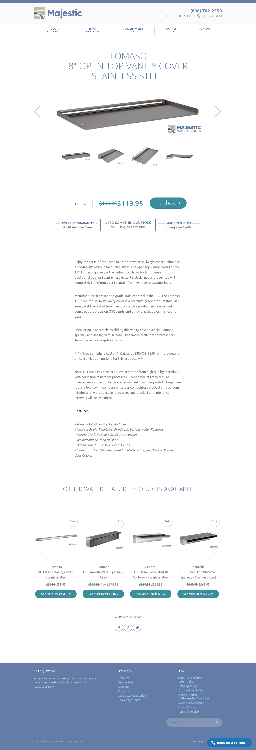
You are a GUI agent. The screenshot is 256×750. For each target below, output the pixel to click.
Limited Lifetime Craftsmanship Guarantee (194, 696)
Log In (169, 16)
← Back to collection (128, 617)
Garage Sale (171, 30)
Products (123, 678)
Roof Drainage (93, 30)
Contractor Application (132, 695)
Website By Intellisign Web (206, 741)
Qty (75, 203)
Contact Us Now (44, 686)
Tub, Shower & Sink (133, 30)
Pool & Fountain (54, 30)
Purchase (166, 202)
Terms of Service (188, 711)
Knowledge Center (129, 700)
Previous (37, 111)
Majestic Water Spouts (68, 741)
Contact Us (205, 30)
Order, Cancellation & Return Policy (191, 679)
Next (218, 111)
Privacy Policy (186, 707)
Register (184, 16)
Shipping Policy (187, 686)
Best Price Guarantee (191, 702)
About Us (123, 686)
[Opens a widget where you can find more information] (229, 743)
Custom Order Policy (191, 690)
